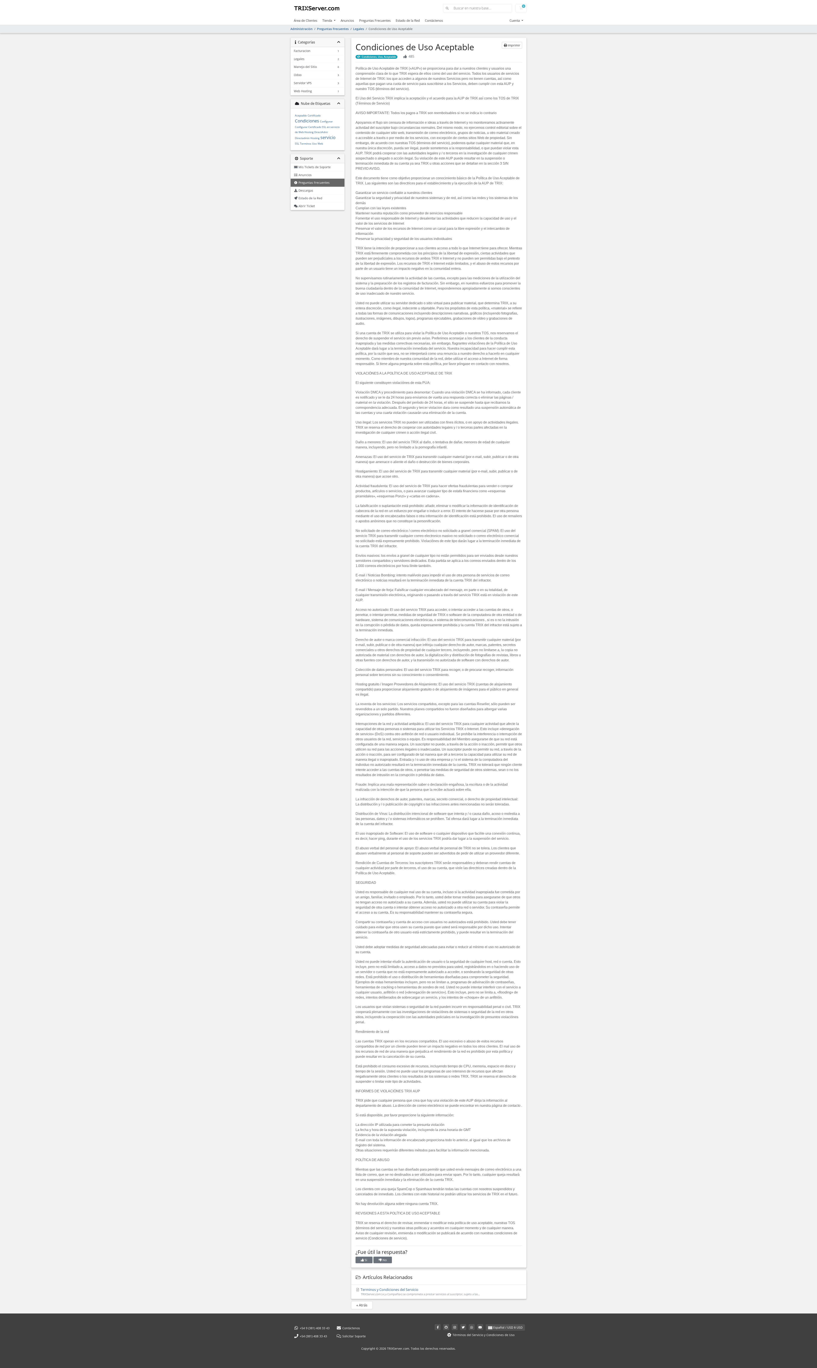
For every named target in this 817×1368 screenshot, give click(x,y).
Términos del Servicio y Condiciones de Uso (483, 1335)
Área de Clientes (305, 20)
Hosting (315, 138)
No (384, 1260)
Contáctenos (434, 20)
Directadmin (302, 138)
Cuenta (515, 20)
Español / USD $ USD (507, 1327)
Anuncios (347, 20)
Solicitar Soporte (353, 1336)
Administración (301, 29)
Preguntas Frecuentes (375, 20)
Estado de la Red (408, 20)
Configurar (326, 121)
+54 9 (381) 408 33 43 (314, 1328)
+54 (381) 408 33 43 (313, 1336)
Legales (358, 29)
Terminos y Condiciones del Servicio (420, 1291)
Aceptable (301, 115)
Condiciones (307, 121)
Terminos (305, 143)
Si (365, 1260)
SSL (297, 143)
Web (320, 143)
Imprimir (513, 45)
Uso (314, 143)
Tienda (327, 20)
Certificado (314, 115)
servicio (328, 137)
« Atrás (361, 1305)
